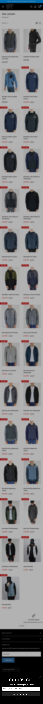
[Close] (40, 677)
